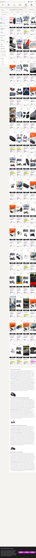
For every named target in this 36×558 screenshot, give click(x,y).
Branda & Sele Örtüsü (24, 7)
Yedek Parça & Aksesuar (17, 7)
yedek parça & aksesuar (13, 378)
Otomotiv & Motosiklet (6, 7)
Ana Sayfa (1, 7)
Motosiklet (11, 7)
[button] (18, 26)
